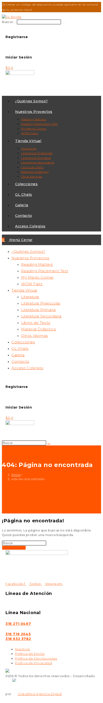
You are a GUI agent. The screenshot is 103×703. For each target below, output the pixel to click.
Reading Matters (37, 264)
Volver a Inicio (14, 548)
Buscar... (9, 22)
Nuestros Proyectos (30, 258)
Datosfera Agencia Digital (39, 694)
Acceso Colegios (27, 368)
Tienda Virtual (24, 290)
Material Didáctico (38, 329)
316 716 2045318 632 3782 (18, 636)
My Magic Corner (37, 277)
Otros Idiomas (34, 335)
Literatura (30, 296)
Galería (17, 355)
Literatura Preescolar (41, 303)
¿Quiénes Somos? (28, 251)
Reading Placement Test (44, 271)
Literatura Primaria (38, 309)
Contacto (20, 361)
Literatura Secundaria (41, 316)
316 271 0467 (18, 624)
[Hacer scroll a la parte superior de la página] (3, 698)
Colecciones (23, 342)
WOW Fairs (31, 284)
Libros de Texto (36, 322)
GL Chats (20, 348)
